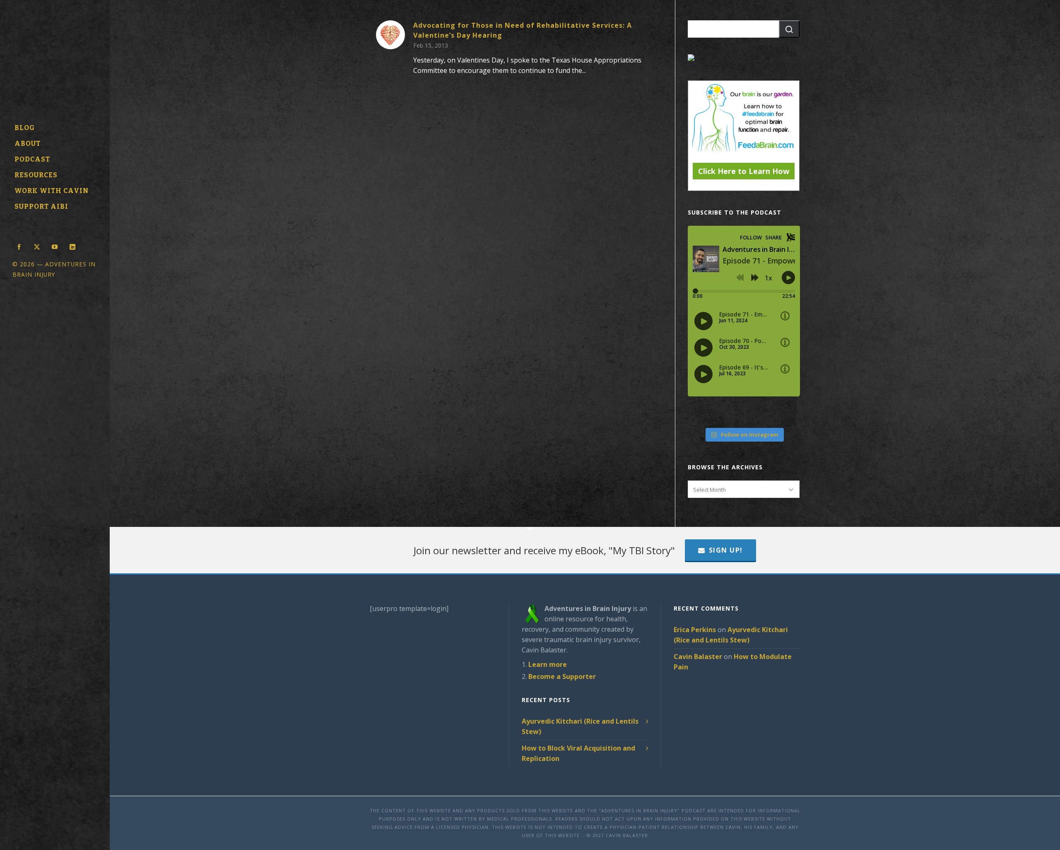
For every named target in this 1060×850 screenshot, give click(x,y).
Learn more (547, 664)
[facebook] (19, 246)
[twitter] (36, 246)
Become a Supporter (562, 676)
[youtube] (54, 246)
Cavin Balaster (698, 656)
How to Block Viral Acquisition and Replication (578, 753)
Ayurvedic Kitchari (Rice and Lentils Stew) (580, 726)
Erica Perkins (695, 629)
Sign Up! (726, 550)
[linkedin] (72, 246)
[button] (789, 29)
